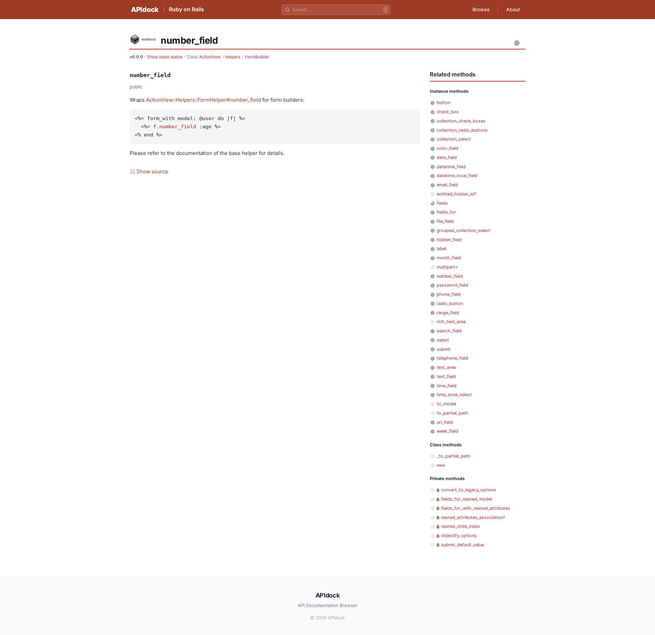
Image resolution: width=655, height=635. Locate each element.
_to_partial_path (453, 456)
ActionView (210, 56)
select (443, 340)
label (441, 248)
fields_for (446, 212)
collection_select (454, 139)
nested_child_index (460, 526)
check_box (448, 111)
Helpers (232, 56)
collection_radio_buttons (462, 130)
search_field (449, 330)
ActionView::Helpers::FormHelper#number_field (203, 100)
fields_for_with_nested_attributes (475, 508)
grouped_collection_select (463, 230)
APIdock (145, 9)
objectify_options (459, 535)
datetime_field (451, 166)
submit (444, 349)
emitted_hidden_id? (456, 194)
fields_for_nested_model (466, 499)
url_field (445, 422)
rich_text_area (451, 321)
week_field (447, 431)
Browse (481, 9)
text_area (446, 367)
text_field (446, 376)
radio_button (450, 303)
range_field (448, 312)
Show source (152, 171)
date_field (447, 157)
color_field (447, 148)
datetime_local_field (457, 175)
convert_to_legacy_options (468, 489)
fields (442, 203)
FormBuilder (257, 56)
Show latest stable (165, 56)
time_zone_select (454, 394)
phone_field (449, 294)
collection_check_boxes (461, 121)
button (443, 102)
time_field (446, 385)
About (513, 9)
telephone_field (452, 358)
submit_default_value (462, 544)
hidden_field (449, 239)
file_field (445, 221)
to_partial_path (452, 413)
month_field (449, 257)
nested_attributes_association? (473, 517)
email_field (447, 184)
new (441, 465)
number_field (177, 127)
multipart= (447, 267)
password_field (452, 285)
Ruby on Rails (186, 9)
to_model (446, 403)
